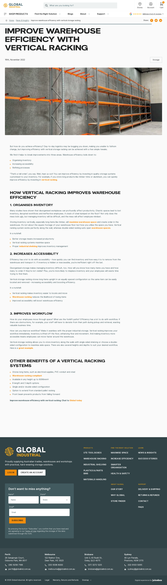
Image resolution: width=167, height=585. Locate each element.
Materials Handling (95, 479)
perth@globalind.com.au (19, 569)
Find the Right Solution (46, 14)
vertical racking (49, 180)
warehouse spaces (101, 228)
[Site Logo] (13, 5)
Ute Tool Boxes (92, 453)
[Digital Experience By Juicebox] (148, 580)
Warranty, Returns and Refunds (66, 580)
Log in (10, 472)
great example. (26, 348)
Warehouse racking (22, 297)
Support (101, 14)
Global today (76, 400)
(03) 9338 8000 (55, 565)
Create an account (32, 472)
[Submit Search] (46, 5)
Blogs (70, 14)
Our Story (117, 489)
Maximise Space (119, 453)
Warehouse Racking (95, 458)
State (43, 494)
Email (11, 507)
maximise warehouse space (83, 222)
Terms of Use (30, 531)
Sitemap (85, 580)
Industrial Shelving (95, 464)
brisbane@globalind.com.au (100, 569)
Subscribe (17, 520)
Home (11, 20)
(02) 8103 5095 (135, 565)
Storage (156, 60)
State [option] (45, 500)
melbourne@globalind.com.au (61, 569)
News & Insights (22, 20)
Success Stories (147, 458)
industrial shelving (28, 246)
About (83, 14)
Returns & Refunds (148, 495)
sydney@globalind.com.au (139, 569)
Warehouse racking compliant (27, 376)
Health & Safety (120, 473)
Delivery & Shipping (149, 489)
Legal (47, 580)
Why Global (118, 495)
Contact (143, 501)
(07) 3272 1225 (95, 565)
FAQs (141, 507)
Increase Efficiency (122, 458)
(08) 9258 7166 (15, 565)
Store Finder (118, 501)
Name (11, 494)
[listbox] (55, 500)
